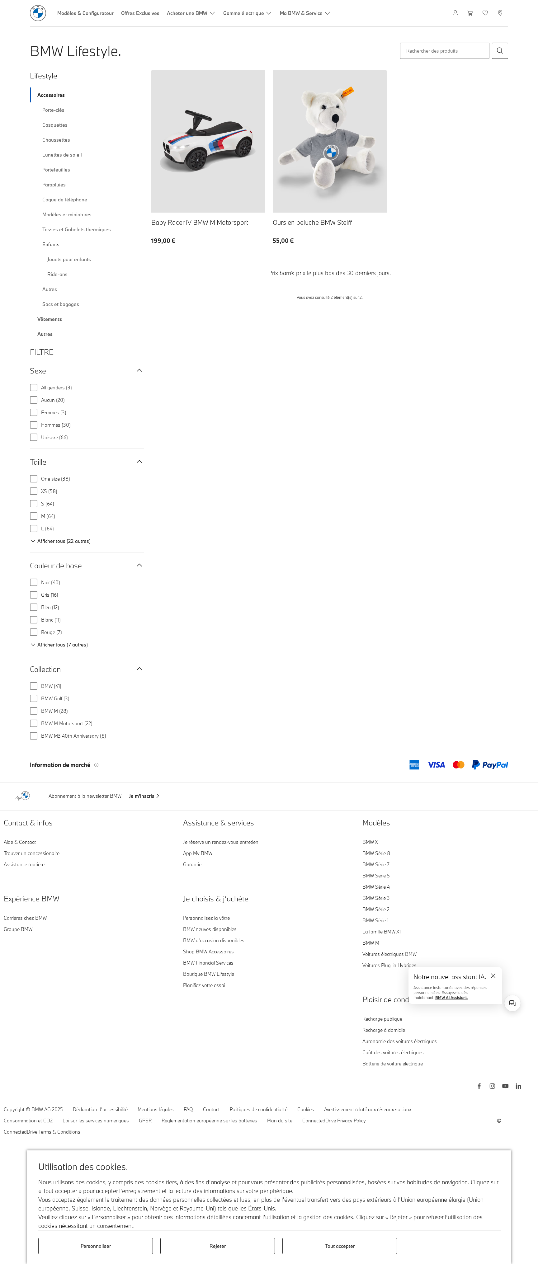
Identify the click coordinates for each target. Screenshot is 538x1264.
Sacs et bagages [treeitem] (60, 304)
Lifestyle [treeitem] (43, 75)
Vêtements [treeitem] (49, 319)
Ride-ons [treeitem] (57, 274)
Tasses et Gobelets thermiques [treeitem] (76, 229)
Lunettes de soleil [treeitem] (62, 155)
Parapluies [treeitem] (54, 184)
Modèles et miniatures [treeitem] (67, 214)
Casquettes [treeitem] (55, 125)
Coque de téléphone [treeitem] (64, 199)
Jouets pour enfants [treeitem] (69, 259)
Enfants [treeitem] (50, 244)
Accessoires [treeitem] (51, 95)
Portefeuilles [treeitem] (56, 170)
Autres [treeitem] (49, 289)
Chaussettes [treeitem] (56, 140)
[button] (500, 51)
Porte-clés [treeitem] (53, 110)
